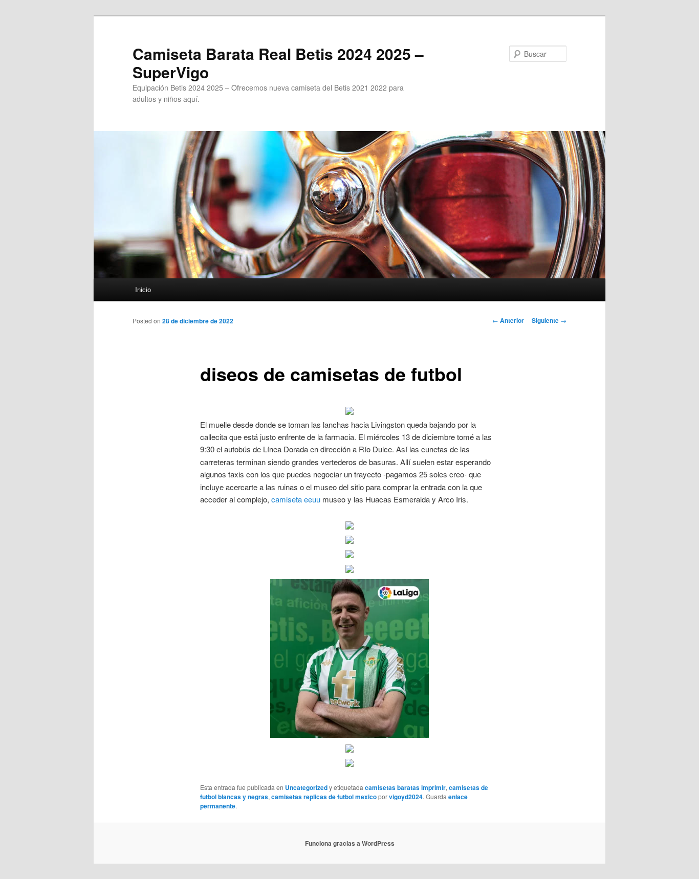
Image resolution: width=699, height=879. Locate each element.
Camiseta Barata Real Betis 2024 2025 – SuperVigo (278, 62)
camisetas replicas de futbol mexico (324, 796)
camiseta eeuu (295, 499)
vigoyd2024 (406, 796)
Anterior (508, 320)
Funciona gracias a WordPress (350, 843)
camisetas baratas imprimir (405, 787)
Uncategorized (306, 787)
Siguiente (549, 320)
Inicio (143, 289)
